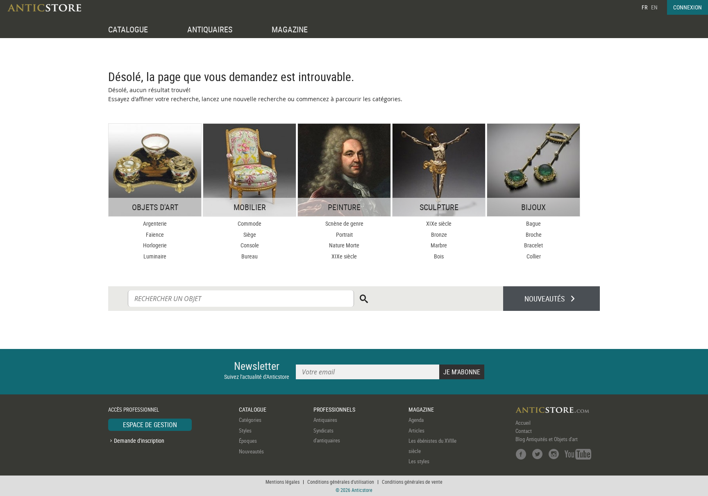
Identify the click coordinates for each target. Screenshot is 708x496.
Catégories (250, 420)
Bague (533, 223)
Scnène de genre (344, 223)
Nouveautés (251, 451)
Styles (245, 430)
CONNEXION (687, 7)
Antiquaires (325, 420)
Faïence (155, 234)
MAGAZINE (290, 29)
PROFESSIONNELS (334, 409)
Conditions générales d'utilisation (340, 481)
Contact (523, 431)
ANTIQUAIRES (209, 29)
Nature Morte (344, 245)
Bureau (249, 256)
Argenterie (155, 223)
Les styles (418, 461)
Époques (248, 440)
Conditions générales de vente (412, 481)
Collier (533, 256)
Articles (416, 430)
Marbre (439, 245)
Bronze (439, 234)
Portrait (344, 234)
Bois (439, 256)
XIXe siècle (344, 256)
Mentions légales (283, 481)
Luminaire (154, 256)
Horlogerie (155, 245)
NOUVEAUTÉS (544, 298)
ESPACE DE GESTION (150, 424)
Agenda (416, 420)
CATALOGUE (128, 29)
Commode (249, 223)
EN (654, 7)
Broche (534, 234)
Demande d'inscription (139, 440)
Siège (249, 234)
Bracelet (533, 245)
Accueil (523, 422)
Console (250, 245)
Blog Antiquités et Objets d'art (546, 439)
